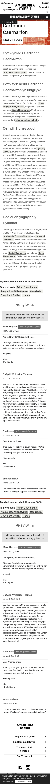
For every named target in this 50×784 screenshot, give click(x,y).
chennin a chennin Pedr (27, 120)
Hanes (26, 295)
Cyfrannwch (7, 3)
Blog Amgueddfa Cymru (24, 16)
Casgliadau (36, 291)
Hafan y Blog (10, 22)
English (45, 3)
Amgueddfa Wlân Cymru (15, 72)
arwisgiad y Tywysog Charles (17, 236)
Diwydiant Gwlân (10, 295)
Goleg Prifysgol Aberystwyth (23, 105)
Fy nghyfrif (44, 7)
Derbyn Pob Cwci (24, 782)
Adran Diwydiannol (27, 287)
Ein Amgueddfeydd (8, 9)
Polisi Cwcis (25, 778)
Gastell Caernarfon (21, 110)
